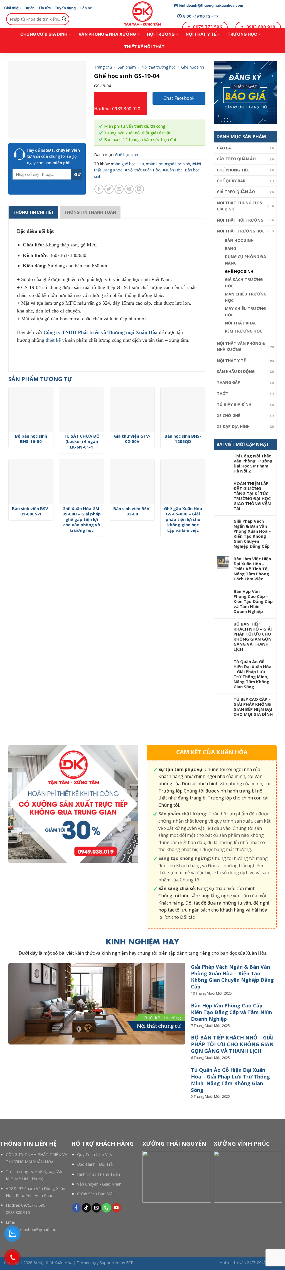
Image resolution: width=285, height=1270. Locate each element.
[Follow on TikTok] (86, 1208)
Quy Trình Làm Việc (95, 1154)
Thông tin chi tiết (33, 212)
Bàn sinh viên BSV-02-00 (132, 511)
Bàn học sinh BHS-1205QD (182, 438)
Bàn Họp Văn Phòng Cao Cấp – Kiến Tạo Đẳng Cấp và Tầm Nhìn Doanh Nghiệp (253, 601)
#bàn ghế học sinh (127, 163)
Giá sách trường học (244, 283)
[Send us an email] (96, 1208)
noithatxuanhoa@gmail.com (32, 1229)
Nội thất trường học (241, 231)
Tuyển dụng (65, 8)
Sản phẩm (127, 67)
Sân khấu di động (236, 371)
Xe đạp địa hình (233, 426)
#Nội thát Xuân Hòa (142, 170)
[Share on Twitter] (109, 189)
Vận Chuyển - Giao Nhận (99, 1184)
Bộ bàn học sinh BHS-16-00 (31, 438)
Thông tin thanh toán (90, 212)
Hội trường (161, 34)
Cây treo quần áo (236, 158)
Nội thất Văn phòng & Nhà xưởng (241, 346)
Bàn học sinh (239, 240)
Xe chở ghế (228, 415)
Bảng (230, 248)
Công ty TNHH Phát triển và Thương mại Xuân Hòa (100, 332)
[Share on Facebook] (99, 189)
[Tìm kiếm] (64, 19)
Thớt (223, 393)
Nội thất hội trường (240, 220)
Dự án (29, 8)
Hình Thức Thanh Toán (98, 1174)
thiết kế (53, 340)
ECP (129, 1262)
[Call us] (106, 1208)
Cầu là (224, 148)
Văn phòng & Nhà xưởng (107, 34)
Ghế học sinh (239, 271)
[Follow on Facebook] (76, 1208)
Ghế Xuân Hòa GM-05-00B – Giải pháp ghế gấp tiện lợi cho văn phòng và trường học (81, 519)
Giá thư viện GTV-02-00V (132, 438)
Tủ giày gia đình (234, 404)
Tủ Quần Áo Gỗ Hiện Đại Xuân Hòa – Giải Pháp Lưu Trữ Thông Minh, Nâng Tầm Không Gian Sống (252, 674)
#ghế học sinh (177, 163)
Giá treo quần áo (236, 191)
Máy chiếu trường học (245, 312)
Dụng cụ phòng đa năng (245, 260)
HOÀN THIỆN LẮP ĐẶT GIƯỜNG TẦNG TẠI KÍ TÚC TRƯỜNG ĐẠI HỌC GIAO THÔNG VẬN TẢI (252, 496)
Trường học (242, 34)
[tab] (33, 212)
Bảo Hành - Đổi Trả (95, 1164)
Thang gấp (228, 382)
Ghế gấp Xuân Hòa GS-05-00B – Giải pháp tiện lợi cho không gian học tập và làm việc (183, 519)
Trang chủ (103, 67)
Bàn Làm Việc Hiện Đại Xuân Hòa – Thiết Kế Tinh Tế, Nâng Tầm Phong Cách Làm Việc (252, 568)
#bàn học (154, 163)
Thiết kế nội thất (144, 46)
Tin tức (44, 8)
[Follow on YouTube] (116, 1208)
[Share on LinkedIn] (139, 189)
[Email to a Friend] (119, 189)
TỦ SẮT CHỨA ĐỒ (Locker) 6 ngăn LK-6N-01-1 (82, 441)
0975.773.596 (33, 1205)
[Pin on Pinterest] (129, 189)
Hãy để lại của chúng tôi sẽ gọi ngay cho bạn (53, 156)
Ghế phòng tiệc (233, 170)
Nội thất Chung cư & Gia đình (239, 206)
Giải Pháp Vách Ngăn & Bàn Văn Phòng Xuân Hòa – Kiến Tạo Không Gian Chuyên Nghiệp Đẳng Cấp (252, 533)
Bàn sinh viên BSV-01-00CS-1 (31, 511)
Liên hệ (86, 8)
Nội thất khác (241, 323)
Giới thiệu (12, 8)
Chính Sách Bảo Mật (95, 1193)
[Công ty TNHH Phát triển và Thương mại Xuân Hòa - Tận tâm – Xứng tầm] (142, 14)
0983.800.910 (18, 1212)
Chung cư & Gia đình (44, 34)
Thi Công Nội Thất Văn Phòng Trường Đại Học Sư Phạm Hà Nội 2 (253, 463)
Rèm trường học (243, 331)
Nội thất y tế (201, 34)
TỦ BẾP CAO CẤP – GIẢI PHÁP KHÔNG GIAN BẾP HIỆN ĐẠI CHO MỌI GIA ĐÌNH (253, 707)
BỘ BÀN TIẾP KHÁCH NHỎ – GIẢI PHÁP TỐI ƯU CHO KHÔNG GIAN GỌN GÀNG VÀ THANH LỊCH (253, 636)
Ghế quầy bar (231, 180)
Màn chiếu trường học (245, 297)
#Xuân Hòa (173, 170)
